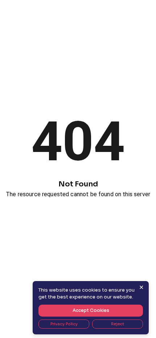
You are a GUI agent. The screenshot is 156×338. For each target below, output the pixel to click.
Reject (117, 323)
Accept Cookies (91, 310)
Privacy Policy (64, 323)
